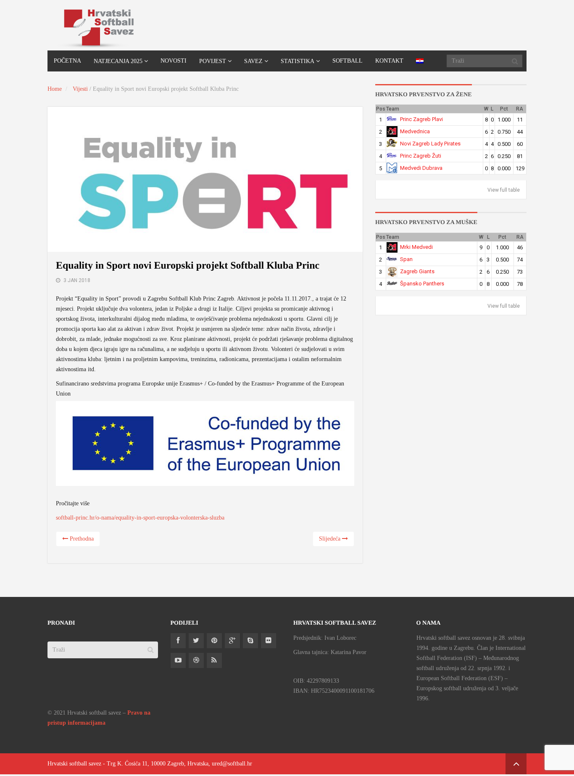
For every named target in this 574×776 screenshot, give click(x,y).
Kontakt (389, 61)
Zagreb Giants (417, 271)
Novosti (174, 61)
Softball (347, 61)
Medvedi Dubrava (421, 168)
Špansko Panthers (422, 283)
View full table (503, 190)
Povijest (212, 61)
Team (392, 109)
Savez (253, 61)
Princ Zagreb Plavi (421, 119)
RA (519, 109)
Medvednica (415, 131)
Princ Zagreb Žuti (420, 156)
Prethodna (81, 539)
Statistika (297, 61)
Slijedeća (330, 539)
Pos (380, 109)
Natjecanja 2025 (118, 61)
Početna (67, 61)
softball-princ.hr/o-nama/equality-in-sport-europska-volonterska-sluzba (140, 518)
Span (406, 259)
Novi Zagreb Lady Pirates (430, 143)
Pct (504, 109)
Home (54, 89)
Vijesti (80, 89)
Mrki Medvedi (416, 247)
